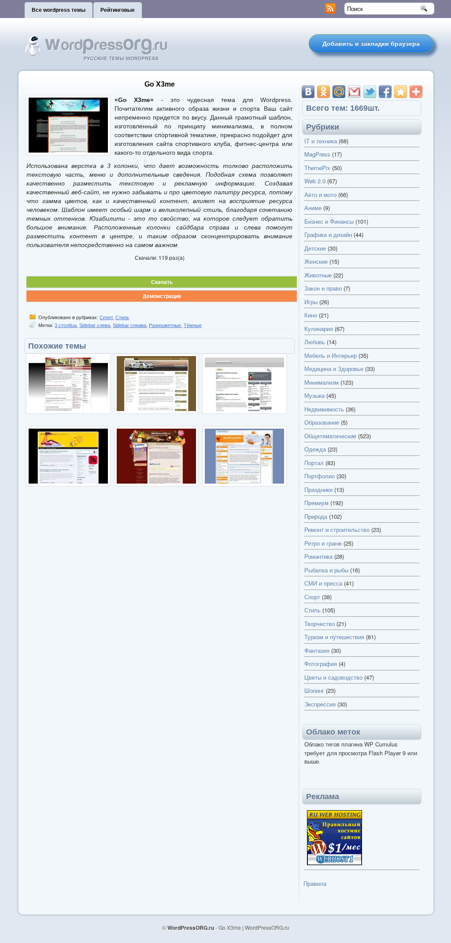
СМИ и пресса (323, 583)
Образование (321, 422)
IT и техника (320, 141)
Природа (315, 516)
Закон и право (323, 288)
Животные (318, 275)
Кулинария (318, 328)
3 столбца (66, 325)
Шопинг (314, 690)
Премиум (316, 503)
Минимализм (321, 382)
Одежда (315, 449)
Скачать (162, 282)
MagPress (317, 154)
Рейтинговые (117, 10)
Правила (314, 883)
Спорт (106, 317)
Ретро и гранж (323, 543)
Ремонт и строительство (337, 529)
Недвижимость (324, 409)
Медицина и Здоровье (333, 368)
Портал (314, 463)
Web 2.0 (314, 181)
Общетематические (330, 436)
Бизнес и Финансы (329, 221)
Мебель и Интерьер (330, 355)
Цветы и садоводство (333, 677)
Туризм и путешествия (334, 637)
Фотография (320, 663)
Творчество (319, 623)
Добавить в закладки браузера (371, 43)
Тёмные (193, 325)
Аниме (313, 208)
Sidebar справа (129, 325)
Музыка (314, 395)
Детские (315, 248)
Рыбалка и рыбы (326, 570)
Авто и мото (320, 194)
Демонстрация (162, 296)
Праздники (318, 489)
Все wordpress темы (58, 10)
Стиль (122, 317)
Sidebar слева (94, 325)
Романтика (318, 556)
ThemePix (317, 168)
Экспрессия (320, 704)
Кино (310, 315)
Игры (311, 302)
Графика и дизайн (328, 234)
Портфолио (319, 476)
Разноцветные (165, 325)
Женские (316, 261)
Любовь (314, 342)
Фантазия (316, 650)
